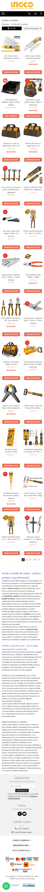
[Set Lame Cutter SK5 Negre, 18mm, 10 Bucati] (11, 219)
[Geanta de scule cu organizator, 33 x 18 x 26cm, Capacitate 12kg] (11, 131)
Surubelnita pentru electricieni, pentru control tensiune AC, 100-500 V (11, 494)
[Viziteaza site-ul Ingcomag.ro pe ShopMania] (29, 885)
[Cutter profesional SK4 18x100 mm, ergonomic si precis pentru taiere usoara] (33, 175)
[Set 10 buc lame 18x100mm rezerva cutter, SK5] (11, 44)
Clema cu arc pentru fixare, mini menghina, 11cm (11, 406)
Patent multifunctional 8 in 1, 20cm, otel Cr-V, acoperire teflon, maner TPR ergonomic (11, 538)
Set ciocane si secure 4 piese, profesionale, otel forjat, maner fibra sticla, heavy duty (11, 188)
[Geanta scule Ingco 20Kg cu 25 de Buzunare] (11, 349)
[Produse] (3, 14)
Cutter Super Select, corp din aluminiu (33, 57)
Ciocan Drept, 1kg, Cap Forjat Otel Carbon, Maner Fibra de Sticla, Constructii (33, 406)
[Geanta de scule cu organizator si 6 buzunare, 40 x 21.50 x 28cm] (33, 131)
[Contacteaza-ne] (29, 13)
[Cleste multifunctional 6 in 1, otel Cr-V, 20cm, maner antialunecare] (33, 219)
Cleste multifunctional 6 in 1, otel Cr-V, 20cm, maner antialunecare (33, 232)
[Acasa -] (22, 5)
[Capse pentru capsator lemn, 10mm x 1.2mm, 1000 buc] (11, 262)
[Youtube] (24, 814)
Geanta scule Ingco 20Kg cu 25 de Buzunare (11, 363)
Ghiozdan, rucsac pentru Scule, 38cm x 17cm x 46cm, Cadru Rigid (33, 101)
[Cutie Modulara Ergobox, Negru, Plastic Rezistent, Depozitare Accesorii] (11, 87)
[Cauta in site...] (41, 13)
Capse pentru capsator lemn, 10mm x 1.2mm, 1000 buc (11, 276)
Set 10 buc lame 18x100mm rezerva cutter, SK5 (11, 57)
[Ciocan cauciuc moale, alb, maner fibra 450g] (33, 481)
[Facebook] (20, 814)
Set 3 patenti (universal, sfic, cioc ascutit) (11, 319)
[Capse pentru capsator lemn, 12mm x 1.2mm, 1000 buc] (33, 306)
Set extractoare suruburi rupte (11, 450)
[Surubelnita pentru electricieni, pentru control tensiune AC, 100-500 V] (11, 481)
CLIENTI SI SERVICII (21, 840)
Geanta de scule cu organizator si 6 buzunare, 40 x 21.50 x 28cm (33, 144)
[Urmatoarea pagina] (38, 559)
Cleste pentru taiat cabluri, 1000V (33, 276)
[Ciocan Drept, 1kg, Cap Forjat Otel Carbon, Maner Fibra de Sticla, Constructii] (33, 393)
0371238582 (23, 828)
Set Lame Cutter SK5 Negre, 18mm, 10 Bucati (11, 232)
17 (35, 559)
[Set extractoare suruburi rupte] (11, 437)
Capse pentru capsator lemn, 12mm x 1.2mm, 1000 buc (33, 319)
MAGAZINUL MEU (21, 845)
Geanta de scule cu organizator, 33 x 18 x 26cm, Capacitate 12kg (11, 144)
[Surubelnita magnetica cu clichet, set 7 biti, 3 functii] (33, 437)
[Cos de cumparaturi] (35, 13)
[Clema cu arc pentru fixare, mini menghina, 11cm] (11, 393)
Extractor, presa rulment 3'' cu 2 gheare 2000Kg (33, 538)
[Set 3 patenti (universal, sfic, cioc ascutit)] (11, 306)
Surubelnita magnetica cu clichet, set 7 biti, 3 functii (33, 450)
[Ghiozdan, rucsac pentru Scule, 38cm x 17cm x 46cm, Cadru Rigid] (33, 87)
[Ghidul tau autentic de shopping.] (13, 885)
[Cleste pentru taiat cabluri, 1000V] (33, 262)
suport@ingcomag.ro (23, 832)
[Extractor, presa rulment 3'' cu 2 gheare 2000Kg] (33, 525)
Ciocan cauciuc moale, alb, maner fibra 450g (33, 494)
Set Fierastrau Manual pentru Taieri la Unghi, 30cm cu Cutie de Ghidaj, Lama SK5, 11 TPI (33, 363)
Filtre (13, 28)
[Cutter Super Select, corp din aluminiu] (33, 44)
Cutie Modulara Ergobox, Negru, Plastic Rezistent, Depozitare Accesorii (11, 101)
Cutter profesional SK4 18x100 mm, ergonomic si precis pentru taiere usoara (33, 188)
